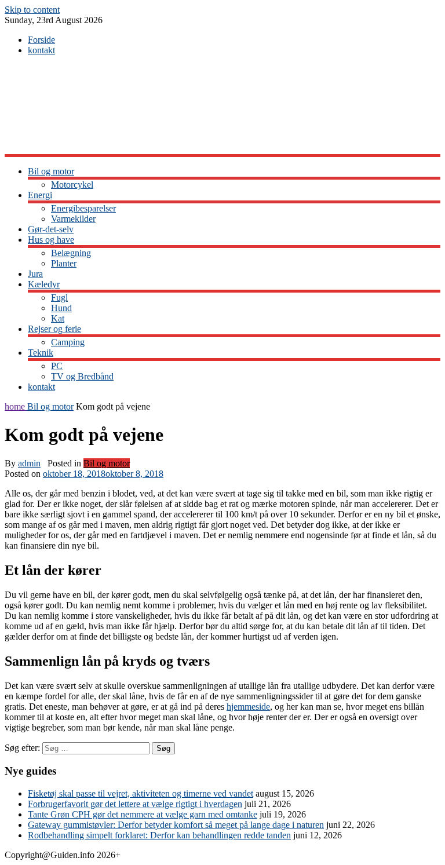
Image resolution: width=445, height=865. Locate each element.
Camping (68, 342)
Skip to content (32, 9)
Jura (35, 274)
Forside (41, 40)
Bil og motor (51, 171)
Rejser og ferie (54, 329)
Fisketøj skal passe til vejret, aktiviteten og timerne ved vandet (140, 793)
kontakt (41, 50)
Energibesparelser (83, 208)
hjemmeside (248, 706)
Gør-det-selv (51, 229)
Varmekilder (73, 219)
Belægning (71, 253)
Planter (63, 263)
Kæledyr (44, 284)
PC (57, 366)
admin (29, 463)
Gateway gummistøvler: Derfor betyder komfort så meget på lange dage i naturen (176, 825)
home (16, 406)
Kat (57, 318)
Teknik (40, 352)
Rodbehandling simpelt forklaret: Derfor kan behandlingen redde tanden (159, 835)
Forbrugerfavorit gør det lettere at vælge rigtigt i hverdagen (135, 804)
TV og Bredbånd (82, 376)
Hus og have (51, 239)
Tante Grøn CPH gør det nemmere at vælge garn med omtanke (142, 814)
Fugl (59, 297)
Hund (61, 308)
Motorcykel (72, 184)
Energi (40, 195)
